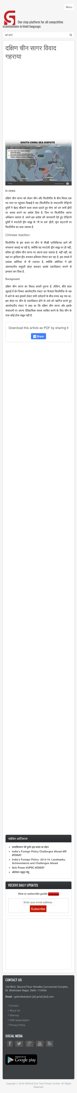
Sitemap (14, 1015)
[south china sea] (38, 162)
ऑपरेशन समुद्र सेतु (20, 872)
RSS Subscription (19, 1020)
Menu (70, 8)
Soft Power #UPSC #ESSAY (28, 867)
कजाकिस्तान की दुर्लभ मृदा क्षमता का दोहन (30, 847)
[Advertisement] (38, 101)
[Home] (10, 14)
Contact (14, 1005)
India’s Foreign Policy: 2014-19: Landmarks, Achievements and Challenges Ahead (39, 861)
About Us (15, 1010)
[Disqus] (38, 392)
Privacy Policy (17, 1025)
